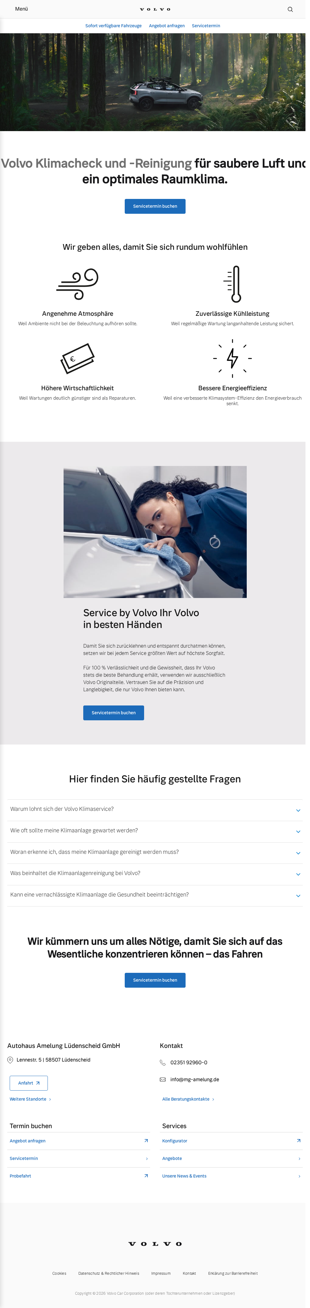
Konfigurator (174, 1141)
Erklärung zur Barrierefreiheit (233, 1273)
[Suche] (290, 9)
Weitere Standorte (28, 1099)
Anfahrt (25, 1083)
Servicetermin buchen (155, 206)
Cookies (59, 1273)
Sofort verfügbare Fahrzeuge (113, 25)
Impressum (161, 1273)
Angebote (172, 1158)
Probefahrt (20, 1176)
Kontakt (189, 1273)
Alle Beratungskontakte (185, 1099)
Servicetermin (206, 25)
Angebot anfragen (167, 25)
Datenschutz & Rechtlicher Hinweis (108, 1273)
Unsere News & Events (184, 1176)
